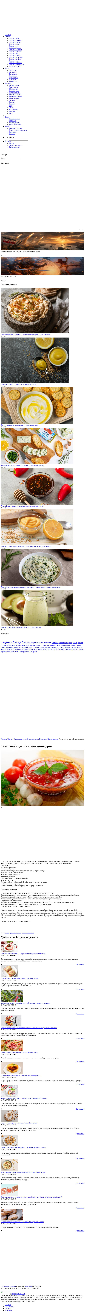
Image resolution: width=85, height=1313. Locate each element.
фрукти (79, 647)
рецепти (6, 642)
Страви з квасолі (15, 42)
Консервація (13, 109)
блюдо (26, 642)
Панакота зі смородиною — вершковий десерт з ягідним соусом (23, 954)
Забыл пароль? (14, 147)
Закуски (12, 100)
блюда (17, 642)
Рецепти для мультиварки (18, 130)
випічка (55, 642)
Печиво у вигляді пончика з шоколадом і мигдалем (19, 1123)
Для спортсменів (15, 124)
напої (26, 647)
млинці (11, 650)
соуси (36, 650)
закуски (68, 643)
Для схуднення (14, 122)
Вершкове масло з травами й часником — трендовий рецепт (22, 465)
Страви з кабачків (15, 63)
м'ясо (9, 645)
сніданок (54, 650)
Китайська (13, 76)
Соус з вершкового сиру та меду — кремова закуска (19, 425)
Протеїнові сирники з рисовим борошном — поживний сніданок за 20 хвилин (29, 1028)
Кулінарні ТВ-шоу (15, 128)
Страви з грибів (14, 55)
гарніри (31, 647)
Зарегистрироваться (16, 145)
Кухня (7, 68)
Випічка (12, 111)
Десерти (12, 104)
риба (27, 645)
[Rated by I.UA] (5, 1294)
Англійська (13, 81)
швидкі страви (70, 650)
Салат (3, 647)
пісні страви (39, 647)
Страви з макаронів (16, 57)
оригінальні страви (73, 645)
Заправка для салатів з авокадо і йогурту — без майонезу (21, 627)
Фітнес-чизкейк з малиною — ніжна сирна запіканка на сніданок (24, 1098)
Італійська (12, 72)
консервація (18, 647)
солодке (15, 645)
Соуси (11, 108)
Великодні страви (15, 96)
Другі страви (13, 87)
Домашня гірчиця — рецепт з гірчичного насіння (18, 384)
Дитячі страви (14, 98)
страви (22, 645)
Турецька (12, 79)
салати (62, 643)
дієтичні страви (27, 650)
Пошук (11, 137)
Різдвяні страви (14, 93)
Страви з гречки (15, 48)
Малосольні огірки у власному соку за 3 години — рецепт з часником (25, 1003)
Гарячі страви (14, 91)
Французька (13, 78)
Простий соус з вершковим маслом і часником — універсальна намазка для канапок (30, 587)
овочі (75, 643)
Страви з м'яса (14, 53)
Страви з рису (14, 46)
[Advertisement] (42, 834)
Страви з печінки (15, 59)
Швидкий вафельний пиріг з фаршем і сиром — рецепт (20, 1075)
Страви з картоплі (15, 40)
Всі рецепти (9, 1306)
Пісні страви (13, 89)
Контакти (12, 132)
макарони (33, 652)
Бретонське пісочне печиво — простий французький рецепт (22, 1222)
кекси (8, 652)
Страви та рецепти (9, 1286)
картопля (9, 647)
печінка (61, 650)
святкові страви (50, 647)
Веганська (12, 121)
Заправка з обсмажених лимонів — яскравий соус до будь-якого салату (26, 546)
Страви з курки (14, 44)
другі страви (37, 642)
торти (58, 647)
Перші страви (14, 85)
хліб (16, 652)
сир (62, 647)
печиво (73, 647)
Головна (8, 35)
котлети (67, 647)
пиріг (6, 650)
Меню (7, 126)
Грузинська (13, 74)
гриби (63, 645)
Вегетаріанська (14, 119)
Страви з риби (14, 38)
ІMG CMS (28, 1286)
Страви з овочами (15, 50)
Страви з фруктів (15, 51)
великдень (47, 650)
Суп (58, 645)
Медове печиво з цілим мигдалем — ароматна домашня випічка (23, 1147)
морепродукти (24, 652)
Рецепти (8, 83)
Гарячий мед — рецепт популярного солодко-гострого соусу (22, 506)
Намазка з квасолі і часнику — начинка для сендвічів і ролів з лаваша (25, 335)
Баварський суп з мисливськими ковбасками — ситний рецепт (23, 1172)
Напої (11, 113)
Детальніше (80, 964)
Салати (11, 102)
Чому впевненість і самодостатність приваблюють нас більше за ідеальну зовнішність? (31, 1197)
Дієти (7, 117)
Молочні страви (14, 66)
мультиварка (51, 645)
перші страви (41, 645)
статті (40, 650)
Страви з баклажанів (16, 65)
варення (18, 650)
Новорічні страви (15, 94)
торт (12, 652)
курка (32, 645)
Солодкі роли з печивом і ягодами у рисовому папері (19, 978)
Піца (10, 106)
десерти (47, 642)
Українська (13, 70)
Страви (7, 36)
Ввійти (11, 143)
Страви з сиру (14, 61)
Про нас (12, 134)
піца (2, 650)
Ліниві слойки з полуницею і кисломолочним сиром (19, 1052)
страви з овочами (28, 933)
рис (77, 650)
